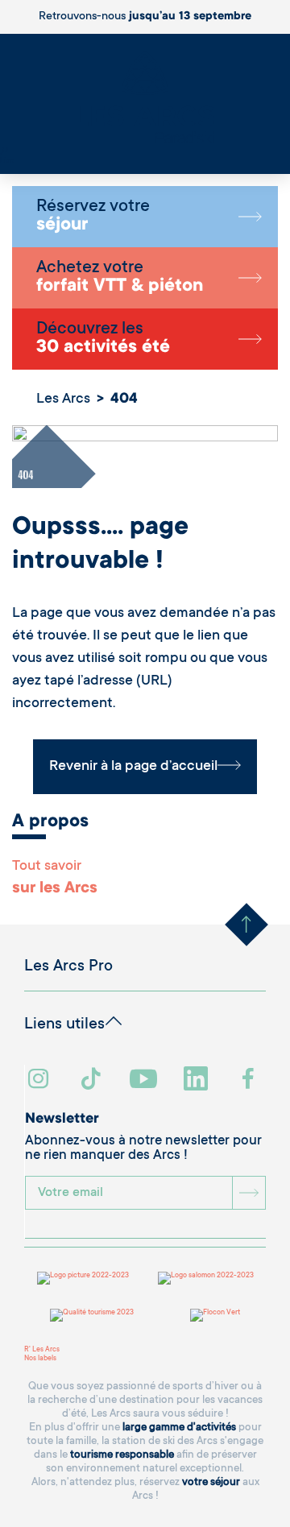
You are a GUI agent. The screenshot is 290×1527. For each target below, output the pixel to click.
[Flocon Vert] (215, 1315)
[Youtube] (145, 1080)
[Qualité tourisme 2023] (92, 1315)
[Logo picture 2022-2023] (83, 1278)
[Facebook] (250, 1080)
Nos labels (40, 1359)
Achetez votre (119, 278)
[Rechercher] (4, 152)
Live (7, 161)
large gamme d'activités (179, 1427)
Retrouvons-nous (145, 16)
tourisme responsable (122, 1455)
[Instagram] (40, 1080)
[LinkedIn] (198, 1080)
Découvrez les (103, 339)
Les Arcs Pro (68, 967)
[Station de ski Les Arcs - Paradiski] (145, 99)
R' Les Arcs (42, 1350)
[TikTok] (92, 1080)
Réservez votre (93, 216)
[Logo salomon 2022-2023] (206, 1278)
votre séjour (211, 1482)
